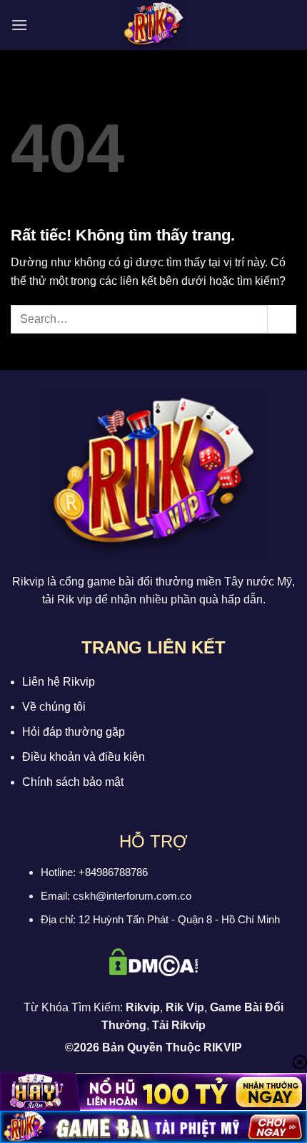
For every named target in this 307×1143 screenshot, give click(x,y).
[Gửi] (282, 319)
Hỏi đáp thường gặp (73, 732)
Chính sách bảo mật (73, 782)
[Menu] (19, 24)
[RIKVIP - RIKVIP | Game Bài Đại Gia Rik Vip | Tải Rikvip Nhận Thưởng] (153, 25)
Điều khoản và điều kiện (83, 757)
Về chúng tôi (54, 707)
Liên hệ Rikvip (58, 682)
